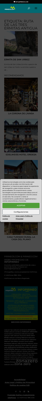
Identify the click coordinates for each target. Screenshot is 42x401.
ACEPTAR (21, 205)
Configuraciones (21, 212)
